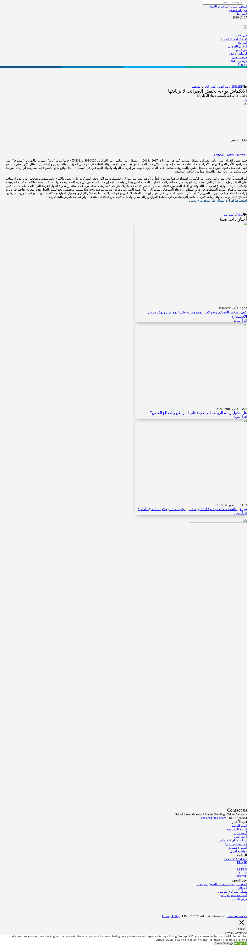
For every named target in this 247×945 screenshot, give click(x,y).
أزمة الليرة (240, 836)
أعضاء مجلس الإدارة (234, 895)
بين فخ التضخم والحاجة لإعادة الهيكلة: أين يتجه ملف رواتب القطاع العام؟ (192, 509)
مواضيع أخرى (238, 851)
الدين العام (209, 86)
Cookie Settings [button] (223, 943)
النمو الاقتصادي (237, 847)
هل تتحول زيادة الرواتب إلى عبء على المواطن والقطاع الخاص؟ (198, 413)
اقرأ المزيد (240, 320)
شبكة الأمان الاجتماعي (232, 840)
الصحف (196, 86)
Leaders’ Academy (235, 859)
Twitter (229, 155)
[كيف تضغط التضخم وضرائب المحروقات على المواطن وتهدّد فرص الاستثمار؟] (191, 264)
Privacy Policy (171, 916)
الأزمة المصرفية (237, 829)
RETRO (242, 869)
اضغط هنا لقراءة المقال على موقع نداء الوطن (218, 200)
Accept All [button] (240, 943)
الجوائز (243, 888)
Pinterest (240, 155)
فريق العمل (239, 899)
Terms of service (237, 916)
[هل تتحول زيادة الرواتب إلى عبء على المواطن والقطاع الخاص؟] (191, 364)
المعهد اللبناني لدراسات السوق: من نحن (222, 884)
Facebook (218, 155)
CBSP (243, 873)
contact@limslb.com (213, 817)
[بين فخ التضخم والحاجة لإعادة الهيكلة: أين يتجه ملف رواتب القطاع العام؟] (191, 460)
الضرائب (229, 214)
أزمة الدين (224, 86)
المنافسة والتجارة (236, 844)
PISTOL (241, 876)
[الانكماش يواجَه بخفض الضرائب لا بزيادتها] (220, 118)
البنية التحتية (239, 825)
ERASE (242, 862)
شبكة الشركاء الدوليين (232, 891)
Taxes (239, 214)
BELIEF (237, 86)
